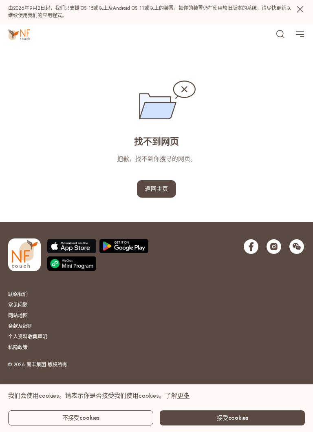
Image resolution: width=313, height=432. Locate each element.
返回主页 (156, 189)
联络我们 (18, 294)
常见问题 (18, 305)
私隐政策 (18, 347)
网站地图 (18, 315)
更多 (183, 395)
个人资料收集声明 (27, 337)
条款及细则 (20, 326)
